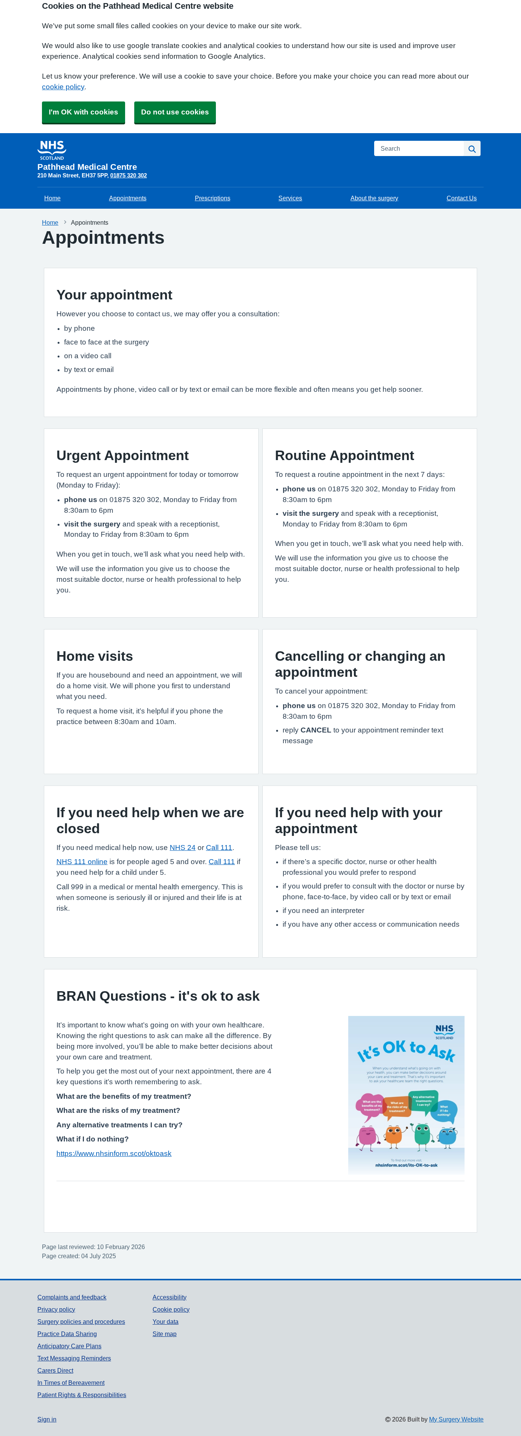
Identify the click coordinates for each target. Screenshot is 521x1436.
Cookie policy (171, 1309)
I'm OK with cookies (83, 112)
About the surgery (374, 198)
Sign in (46, 1419)
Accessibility (170, 1297)
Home (52, 198)
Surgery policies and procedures (81, 1321)
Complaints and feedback (71, 1297)
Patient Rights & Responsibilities (81, 1395)
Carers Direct (55, 1370)
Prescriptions (212, 198)
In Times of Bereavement (71, 1383)
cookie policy (63, 86)
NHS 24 (183, 847)
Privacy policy (56, 1309)
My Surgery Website (456, 1419)
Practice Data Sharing (67, 1334)
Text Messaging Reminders (74, 1358)
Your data (165, 1321)
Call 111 (219, 847)
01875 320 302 (128, 175)
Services (290, 198)
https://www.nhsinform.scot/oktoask (114, 1153)
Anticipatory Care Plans (69, 1346)
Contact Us (462, 198)
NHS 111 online (82, 861)
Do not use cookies (175, 112)
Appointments (127, 198)
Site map (165, 1334)
